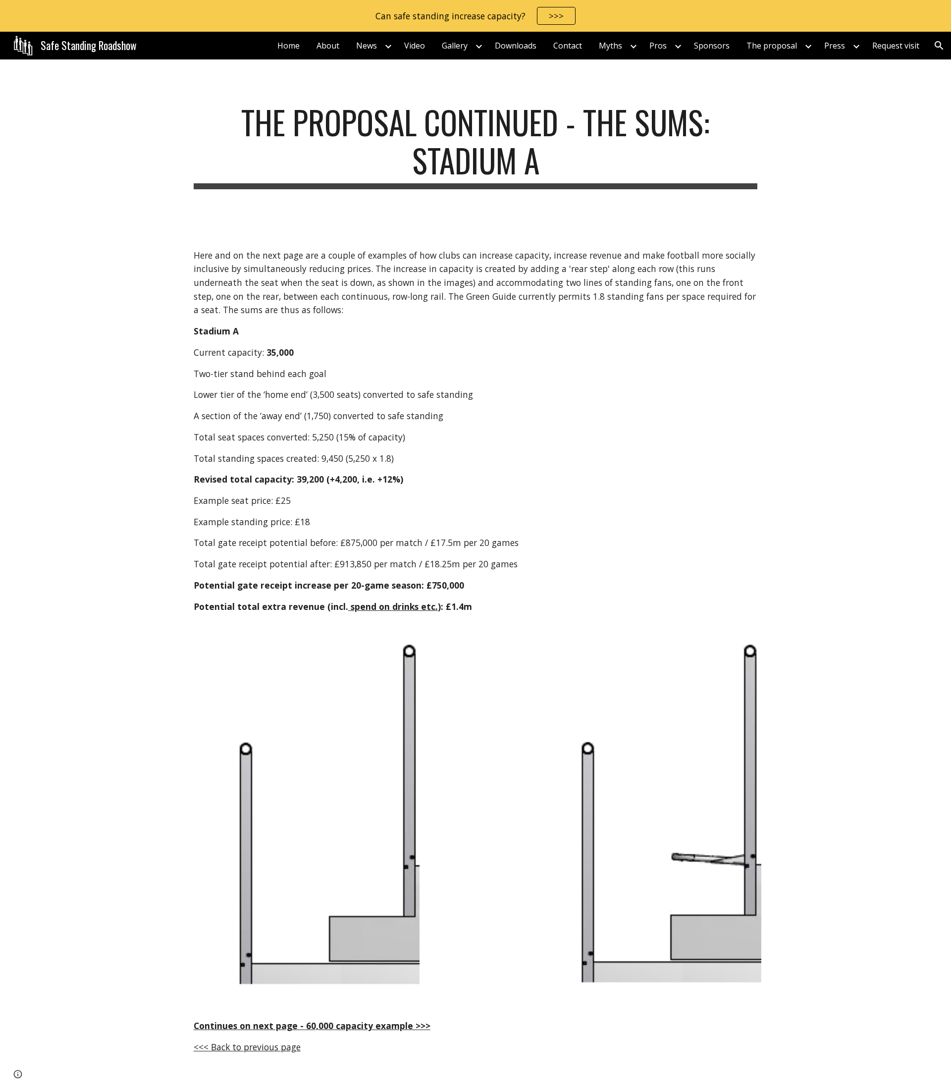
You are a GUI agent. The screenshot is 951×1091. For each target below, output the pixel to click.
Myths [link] (610, 45)
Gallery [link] (455, 45)
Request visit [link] (895, 45)
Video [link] (414, 45)
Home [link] (288, 45)
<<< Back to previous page (247, 1047)
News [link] (366, 45)
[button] (939, 45)
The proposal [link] (771, 45)
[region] (475, 16)
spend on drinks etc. (393, 606)
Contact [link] (567, 45)
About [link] (328, 45)
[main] (475, 146)
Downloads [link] (515, 45)
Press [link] (834, 45)
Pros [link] (658, 45)
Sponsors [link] (712, 45)
